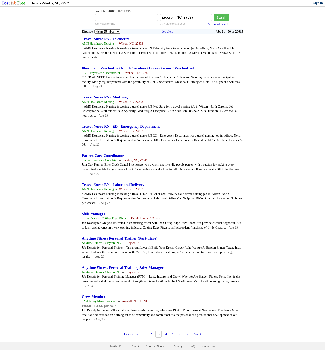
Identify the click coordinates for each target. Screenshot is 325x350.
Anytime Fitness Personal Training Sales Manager (123, 267)
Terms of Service (156, 346)
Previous (131, 334)
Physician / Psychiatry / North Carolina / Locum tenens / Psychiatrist (138, 68)
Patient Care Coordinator (103, 156)
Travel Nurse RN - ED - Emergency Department (121, 126)
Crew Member (93, 296)
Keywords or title (105, 23)
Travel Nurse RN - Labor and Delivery (113, 185)
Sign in (318, 3)
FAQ (192, 346)
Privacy (177, 346)
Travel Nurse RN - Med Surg (105, 97)
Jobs (111, 11)
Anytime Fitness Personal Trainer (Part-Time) (119, 238)
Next (197, 334)
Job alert (167, 31)
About (135, 346)
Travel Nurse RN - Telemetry (105, 39)
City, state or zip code (172, 23)
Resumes (124, 11)
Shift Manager (93, 214)
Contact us (208, 346)
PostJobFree (117, 346)
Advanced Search (218, 24)
